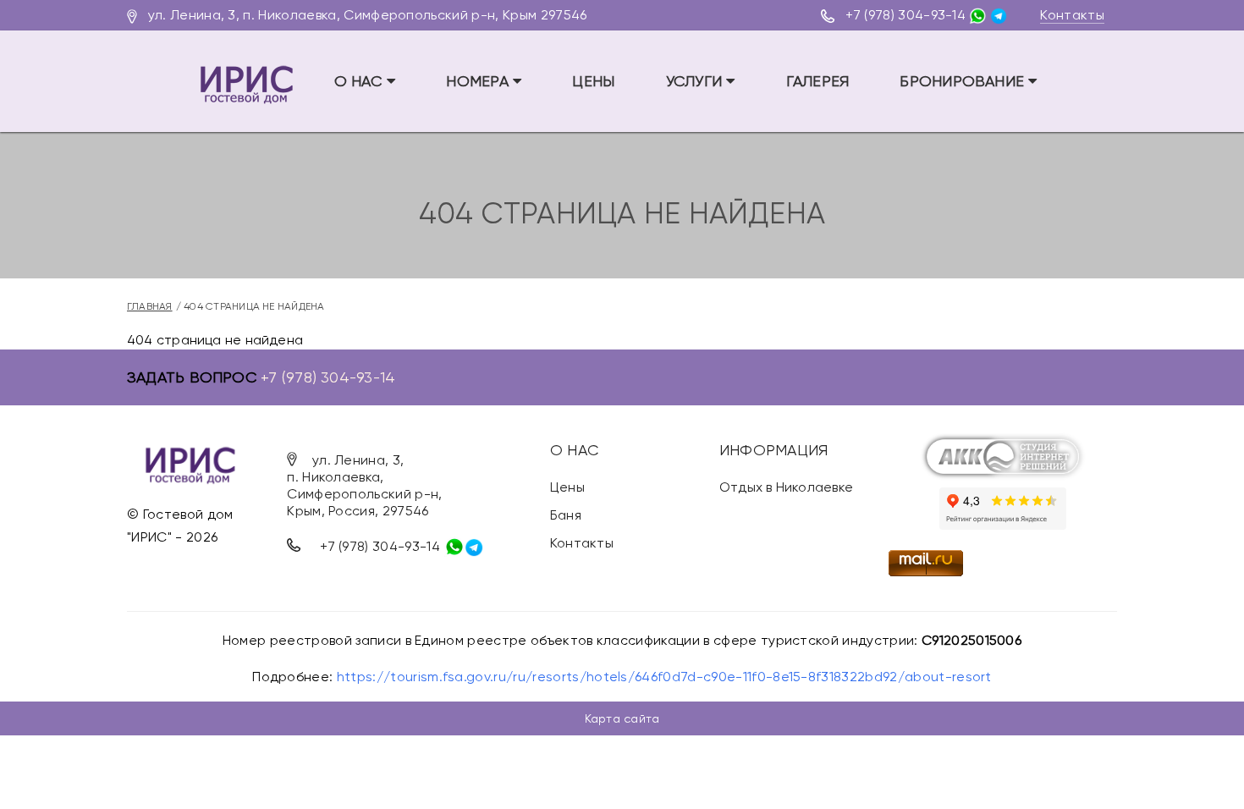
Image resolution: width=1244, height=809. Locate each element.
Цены (593, 81)
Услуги (696, 81)
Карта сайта (622, 718)
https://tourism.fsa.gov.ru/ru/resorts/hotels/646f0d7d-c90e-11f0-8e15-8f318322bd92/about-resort (664, 677)
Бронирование (964, 81)
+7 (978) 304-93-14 (905, 15)
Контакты (1072, 15)
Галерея (818, 81)
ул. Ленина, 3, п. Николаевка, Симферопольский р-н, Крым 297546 (367, 15)
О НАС (360, 81)
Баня (565, 515)
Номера (479, 81)
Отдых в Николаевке (786, 487)
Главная (150, 306)
